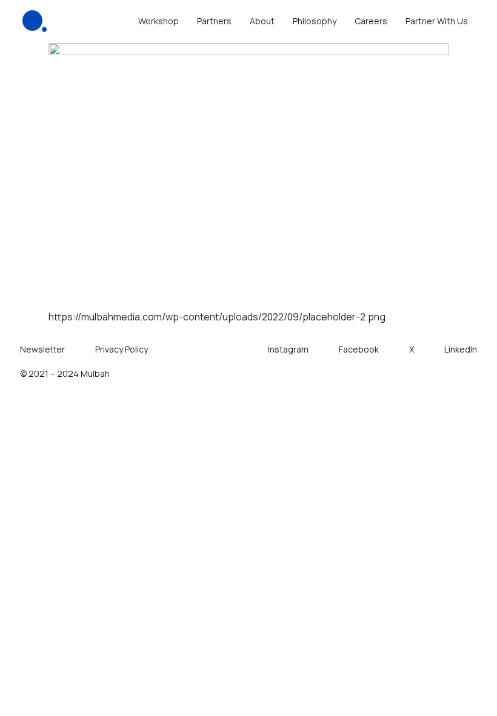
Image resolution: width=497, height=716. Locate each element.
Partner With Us (436, 21)
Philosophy (314, 21)
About (262, 21)
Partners (214, 21)
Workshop (158, 21)
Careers (371, 21)
